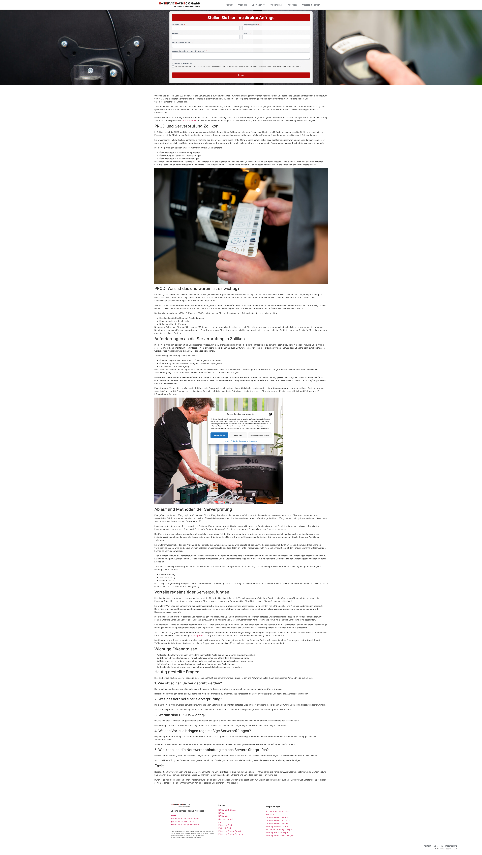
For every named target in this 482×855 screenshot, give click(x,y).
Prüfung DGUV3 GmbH (277, 826)
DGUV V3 (223, 816)
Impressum (253, 441)
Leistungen (257, 5)
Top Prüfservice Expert (277, 817)
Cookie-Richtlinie (231, 441)
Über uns (242, 5)
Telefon (246, 34)
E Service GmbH (226, 825)
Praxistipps (292, 5)
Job (220, 822)
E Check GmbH (225, 828)
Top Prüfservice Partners (278, 820)
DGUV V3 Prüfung (227, 810)
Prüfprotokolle (189, 120)
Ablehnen (238, 435)
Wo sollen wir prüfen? (182, 42)
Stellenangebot (225, 819)
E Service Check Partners (230, 834)
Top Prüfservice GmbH (277, 823)
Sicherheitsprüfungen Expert (279, 829)
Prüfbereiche (276, 5)
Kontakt (229, 5)
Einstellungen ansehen (260, 435)
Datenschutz (243, 441)
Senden (241, 75)
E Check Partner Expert (277, 811)
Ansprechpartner (250, 25)
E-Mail (175, 34)
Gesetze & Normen (311, 5)
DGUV (221, 813)
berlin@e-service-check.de (186, 824)
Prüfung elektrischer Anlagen (279, 835)
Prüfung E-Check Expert (277, 832)
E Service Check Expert (230, 831)
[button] (270, 414)
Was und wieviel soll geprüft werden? (189, 51)
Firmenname (178, 25)
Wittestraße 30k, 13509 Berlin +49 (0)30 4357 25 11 (185, 818)
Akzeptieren (219, 435)
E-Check (270, 814)
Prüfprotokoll (199, 635)
